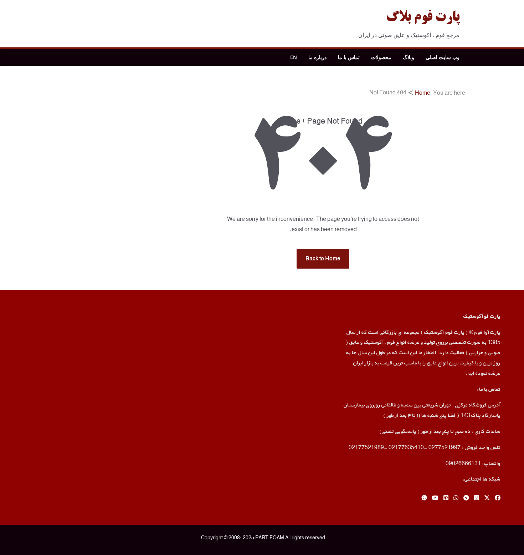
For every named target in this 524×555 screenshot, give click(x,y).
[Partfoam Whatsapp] (455, 498)
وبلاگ (408, 57)
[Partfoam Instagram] (476, 498)
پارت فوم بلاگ (422, 18)
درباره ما (317, 57)
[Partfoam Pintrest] (445, 498)
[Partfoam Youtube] (435, 498)
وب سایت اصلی (442, 57)
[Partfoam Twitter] (487, 498)
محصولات (381, 57)
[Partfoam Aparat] (424, 498)
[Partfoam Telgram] (466, 498)
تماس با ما (349, 57)
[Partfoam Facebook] (497, 498)
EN (293, 57)
